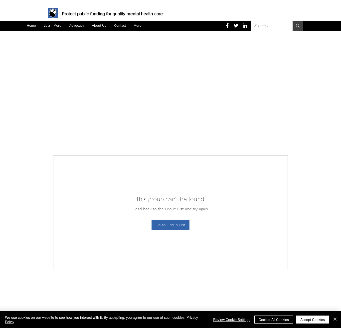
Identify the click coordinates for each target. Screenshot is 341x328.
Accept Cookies (312, 319)
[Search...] (298, 26)
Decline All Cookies (274, 319)
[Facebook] (227, 25)
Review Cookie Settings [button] (231, 319)
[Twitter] (236, 25)
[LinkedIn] (245, 25)
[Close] (335, 319)
